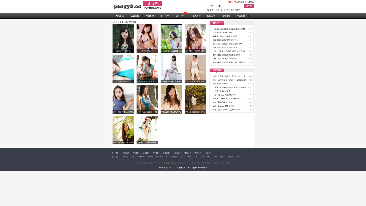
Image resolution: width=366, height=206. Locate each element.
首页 (121, 22)
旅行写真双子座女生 (220, 84)
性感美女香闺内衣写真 (221, 91)
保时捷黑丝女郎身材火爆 (222, 33)
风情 (132, 157)
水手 (182, 157)
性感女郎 (219, 10)
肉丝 (208, 157)
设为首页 (240, 2)
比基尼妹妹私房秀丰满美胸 (223, 106)
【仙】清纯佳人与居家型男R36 (224, 95)
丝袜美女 (180, 16)
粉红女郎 (159, 157)
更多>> (239, 157)
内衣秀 (237, 10)
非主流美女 (196, 16)
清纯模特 (226, 16)
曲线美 (150, 157)
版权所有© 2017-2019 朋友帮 (172, 168)
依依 (232, 10)
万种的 (125, 157)
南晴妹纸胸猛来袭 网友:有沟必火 (225, 40)
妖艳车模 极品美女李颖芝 (222, 102)
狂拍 (195, 157)
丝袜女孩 (230, 157)
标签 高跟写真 (130, 22)
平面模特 (241, 16)
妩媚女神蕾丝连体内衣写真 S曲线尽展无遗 (229, 62)
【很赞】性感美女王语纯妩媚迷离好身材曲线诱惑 (232, 29)
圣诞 (189, 157)
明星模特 (150, 16)
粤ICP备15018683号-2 (197, 168)
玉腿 (202, 157)
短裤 (222, 157)
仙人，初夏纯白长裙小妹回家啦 (225, 59)
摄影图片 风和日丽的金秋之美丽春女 (227, 99)
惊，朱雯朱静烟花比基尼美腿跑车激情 (227, 44)
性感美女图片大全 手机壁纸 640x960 (226, 110)
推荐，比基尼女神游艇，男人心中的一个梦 (229, 76)
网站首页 (120, 16)
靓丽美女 (174, 157)
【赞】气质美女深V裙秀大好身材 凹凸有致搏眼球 (232, 51)
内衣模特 (165, 16)
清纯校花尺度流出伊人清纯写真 (225, 47)
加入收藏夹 (249, 2)
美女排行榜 (231, 2)
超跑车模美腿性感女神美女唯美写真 (226, 55)
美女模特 (135, 16)
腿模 (228, 10)
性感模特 (211, 16)
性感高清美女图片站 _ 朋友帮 (138, 6)
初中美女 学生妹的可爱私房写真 (225, 36)
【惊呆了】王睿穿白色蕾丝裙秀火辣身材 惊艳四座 (232, 87)
